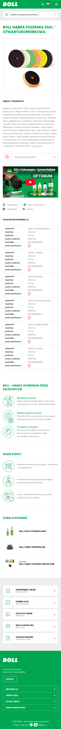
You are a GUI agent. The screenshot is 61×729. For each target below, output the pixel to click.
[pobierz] (29, 245)
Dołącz (10, 679)
